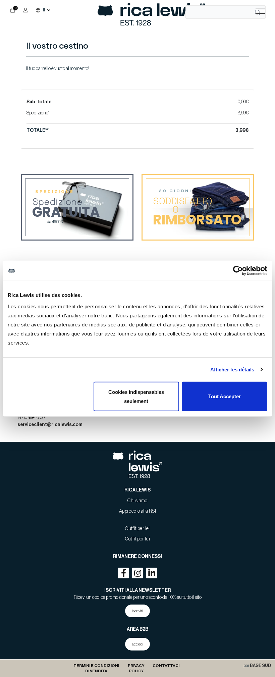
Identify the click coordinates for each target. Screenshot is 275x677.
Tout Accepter (224, 396)
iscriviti (137, 611)
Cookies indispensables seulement (136, 396)
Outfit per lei (137, 528)
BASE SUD (260, 666)
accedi (137, 644)
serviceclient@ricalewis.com (49, 424)
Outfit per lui (137, 539)
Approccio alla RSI (137, 511)
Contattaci (166, 666)
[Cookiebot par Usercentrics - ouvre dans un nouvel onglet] (238, 271)
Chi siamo (137, 501)
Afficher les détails (232, 369)
